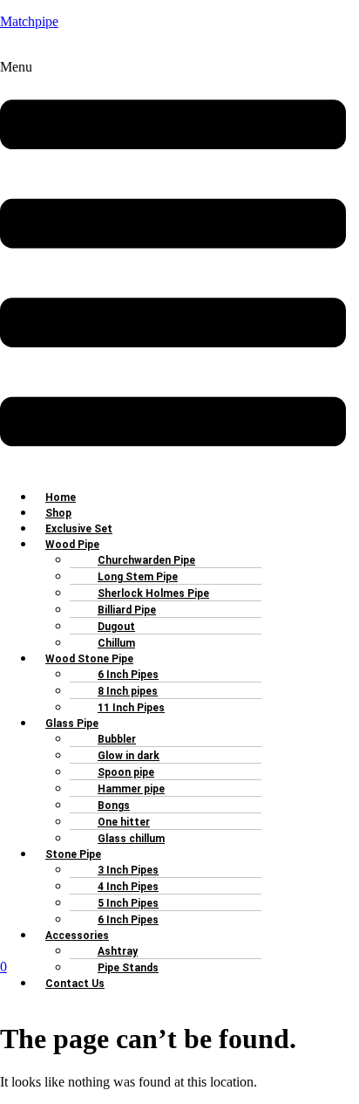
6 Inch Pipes (128, 920)
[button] (173, 267)
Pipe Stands (128, 968)
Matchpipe (29, 21)
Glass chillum (131, 839)
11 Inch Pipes (131, 708)
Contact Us (75, 983)
